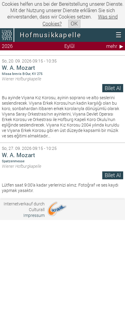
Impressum (34, 215)
